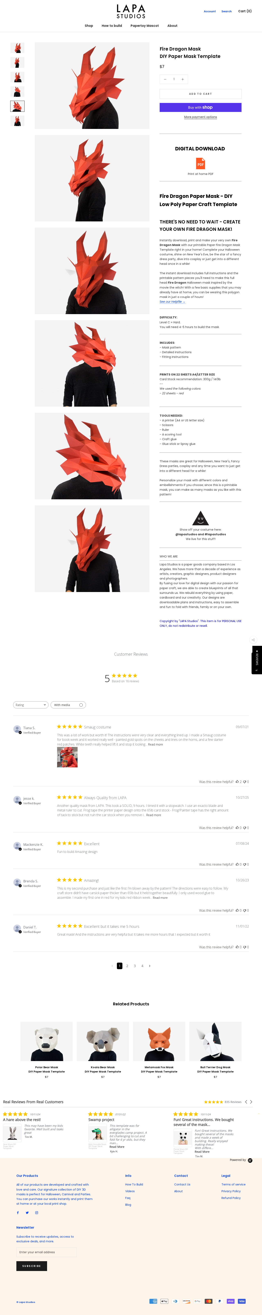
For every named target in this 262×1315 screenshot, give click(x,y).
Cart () (245, 11)
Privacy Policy (231, 1191)
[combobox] (31, 704)
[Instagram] (36, 1212)
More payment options (200, 117)
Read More (60, 1147)
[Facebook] (17, 1212)
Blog (128, 1205)
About (172, 26)
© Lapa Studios (25, 1302)
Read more (155, 744)
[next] (249, 1045)
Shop (89, 26)
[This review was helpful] (237, 781)
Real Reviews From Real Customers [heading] (33, 1102)
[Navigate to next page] (149, 966)
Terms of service (233, 1184)
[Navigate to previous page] (112, 966)
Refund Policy (231, 1198)
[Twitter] (27, 1212)
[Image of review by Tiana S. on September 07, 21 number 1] (67, 757)
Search (226, 11)
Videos (130, 1191)
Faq (127, 1198)
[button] (246, 1102)
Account (210, 11)
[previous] (12, 1045)
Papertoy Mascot (145, 26)
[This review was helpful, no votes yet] (237, 828)
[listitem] (62, 1132)
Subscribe (31, 1266)
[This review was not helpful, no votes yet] (244, 781)
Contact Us (182, 1184)
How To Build (134, 1184)
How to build (112, 26)
